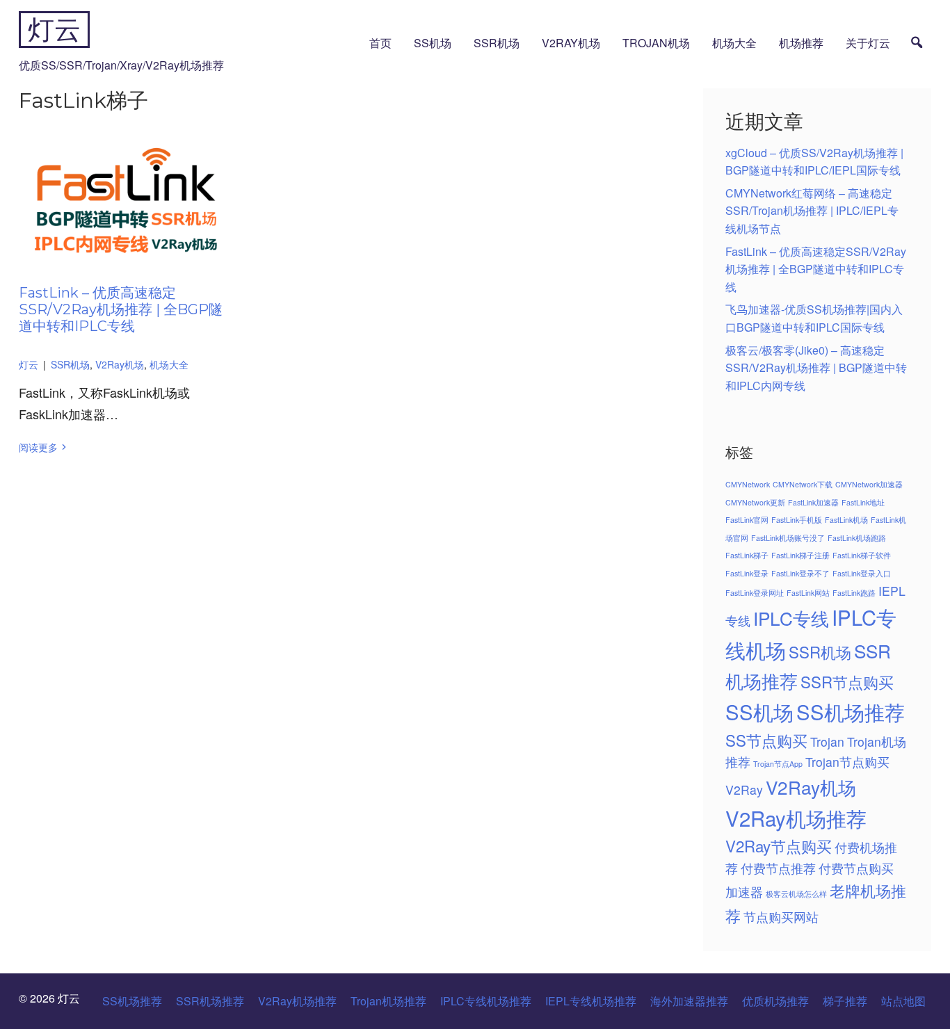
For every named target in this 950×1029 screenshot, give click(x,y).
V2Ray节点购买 (778, 845)
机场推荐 (801, 43)
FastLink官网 (746, 519)
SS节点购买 (766, 740)
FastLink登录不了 (800, 573)
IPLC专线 (791, 618)
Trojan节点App (778, 764)
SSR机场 (497, 43)
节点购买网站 (781, 916)
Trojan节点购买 (847, 761)
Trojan (827, 741)
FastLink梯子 (746, 555)
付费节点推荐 (778, 868)
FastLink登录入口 (861, 573)
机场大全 (734, 43)
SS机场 (432, 43)
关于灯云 (868, 43)
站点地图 (903, 1001)
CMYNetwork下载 (802, 484)
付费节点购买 (856, 868)
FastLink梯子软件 (861, 555)
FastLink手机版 (796, 519)
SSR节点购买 (847, 681)
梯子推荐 (845, 1001)
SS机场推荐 (850, 711)
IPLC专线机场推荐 (485, 1001)
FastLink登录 (746, 573)
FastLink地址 (863, 502)
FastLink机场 (846, 519)
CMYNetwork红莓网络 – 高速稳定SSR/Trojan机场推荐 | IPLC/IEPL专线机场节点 (812, 210)
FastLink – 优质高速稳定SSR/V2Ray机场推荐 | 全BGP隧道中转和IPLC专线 (121, 309)
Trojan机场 (656, 43)
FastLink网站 (808, 593)
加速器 (744, 891)
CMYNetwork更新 (755, 502)
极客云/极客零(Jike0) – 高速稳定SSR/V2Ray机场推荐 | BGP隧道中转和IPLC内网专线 (816, 368)
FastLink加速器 (813, 502)
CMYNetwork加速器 (869, 484)
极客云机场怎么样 (796, 894)
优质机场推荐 (775, 1001)
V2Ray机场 (571, 43)
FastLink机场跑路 (857, 538)
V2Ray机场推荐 (796, 817)
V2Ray (744, 789)
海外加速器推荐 (689, 1001)
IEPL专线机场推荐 (590, 1001)
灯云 (54, 29)
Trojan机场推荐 (388, 1001)
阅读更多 (38, 447)
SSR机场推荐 (210, 1001)
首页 (380, 43)
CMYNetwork (747, 484)
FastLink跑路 (854, 593)
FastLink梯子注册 (800, 555)
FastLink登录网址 (754, 593)
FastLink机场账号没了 (788, 538)
